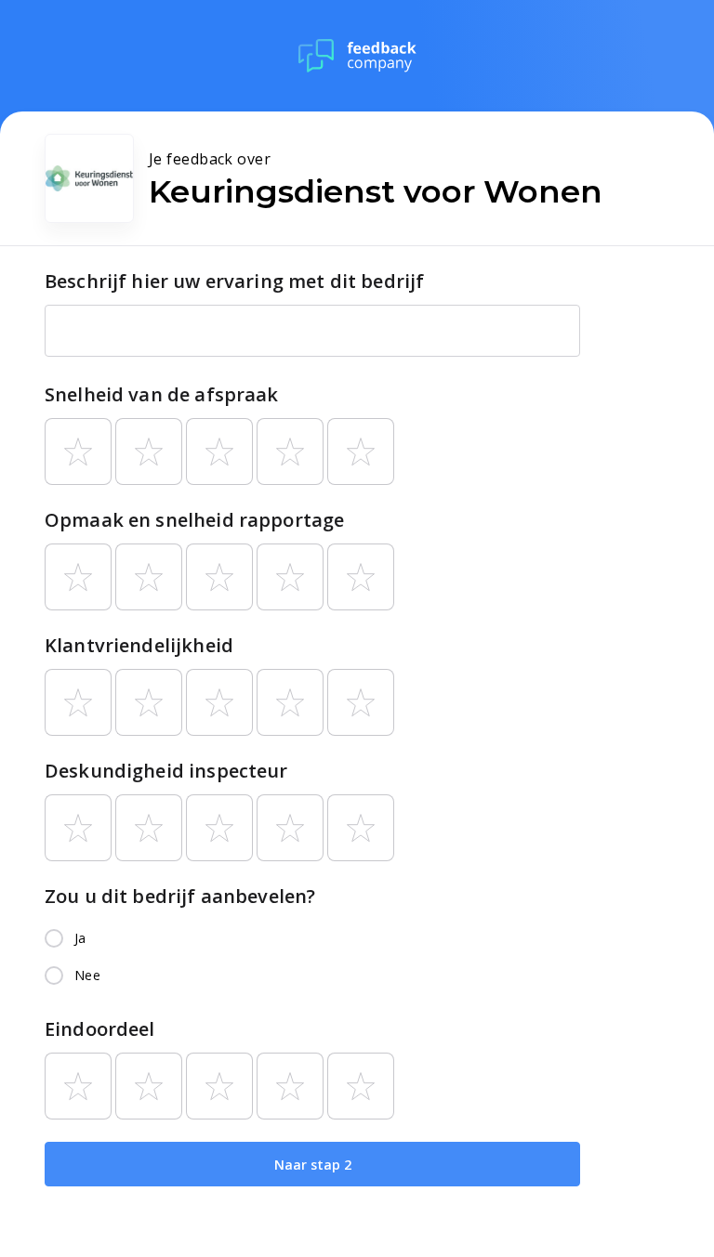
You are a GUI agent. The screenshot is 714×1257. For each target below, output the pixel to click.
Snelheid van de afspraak (162, 394)
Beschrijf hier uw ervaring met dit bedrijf (234, 281)
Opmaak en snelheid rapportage (194, 519)
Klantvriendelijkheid (139, 645)
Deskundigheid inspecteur (166, 770)
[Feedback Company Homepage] (357, 55)
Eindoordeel (100, 1028)
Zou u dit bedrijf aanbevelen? (180, 896)
